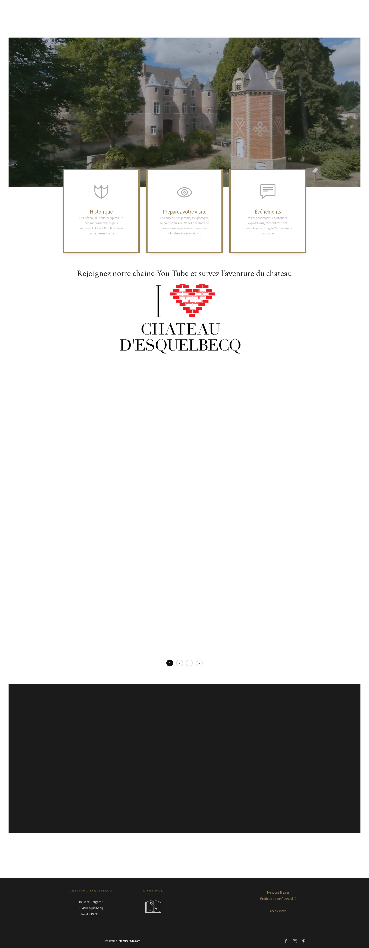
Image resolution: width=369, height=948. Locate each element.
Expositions (174, 432)
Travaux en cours (282, 586)
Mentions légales (278, 892)
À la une (86, 443)
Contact (240, 28)
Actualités (194, 28)
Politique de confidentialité (278, 899)
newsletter (270, 227)
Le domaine (172, 28)
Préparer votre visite (143, 28)
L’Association (218, 28)
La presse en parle (262, 586)
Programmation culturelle (105, 443)
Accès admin (278, 911)
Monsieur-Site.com (129, 941)
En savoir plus (184, 248)
